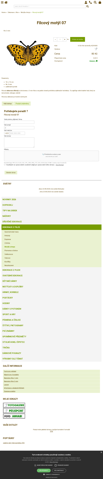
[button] (51, 474)
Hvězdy (7, 236)
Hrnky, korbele (11, 292)
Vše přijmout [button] (43, 470)
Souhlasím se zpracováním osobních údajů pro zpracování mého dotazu (30, 165)
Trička (6, 347)
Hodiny (6, 303)
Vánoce (7, 258)
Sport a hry (9, 314)
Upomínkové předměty (14, 336)
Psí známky (8, 331)
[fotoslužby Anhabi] (14, 418)
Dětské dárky (10, 281)
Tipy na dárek (10, 210)
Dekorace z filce (11, 227)
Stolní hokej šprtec (14, 342)
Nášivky (7, 216)
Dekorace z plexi (11, 270)
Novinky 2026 (9, 199)
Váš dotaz (8, 104)
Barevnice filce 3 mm (11, 381)
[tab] (8, 104)
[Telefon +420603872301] (91, 4)
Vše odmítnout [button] (59, 470)
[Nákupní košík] (101, 3)
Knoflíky (7, 262)
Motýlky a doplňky (13, 286)
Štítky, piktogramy (13, 325)
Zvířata (7, 243)
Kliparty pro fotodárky (11, 375)
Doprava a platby (9, 391)
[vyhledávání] (96, 3)
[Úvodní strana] (6, 3)
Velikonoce (9, 254)
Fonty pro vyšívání (10, 371)
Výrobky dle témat (13, 359)
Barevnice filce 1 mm (11, 378)
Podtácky (8, 298)
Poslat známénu (22, 104)
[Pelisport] (95, 50)
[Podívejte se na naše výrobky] (14, 407)
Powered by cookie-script (51, 477)
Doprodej (8, 205)
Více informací (60, 165)
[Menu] (2, 2)
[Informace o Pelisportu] (14, 413)
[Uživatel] (87, 3)
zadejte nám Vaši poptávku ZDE (14, 443)
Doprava (8, 239)
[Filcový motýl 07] (28, 53)
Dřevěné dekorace (12, 221)
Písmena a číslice (11, 250)
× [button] (101, 452)
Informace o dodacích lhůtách (14, 388)
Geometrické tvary (12, 232)
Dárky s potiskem (12, 309)
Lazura (6, 385)
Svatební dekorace (13, 275)
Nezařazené (9, 265)
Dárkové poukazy (12, 353)
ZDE (51, 431)
